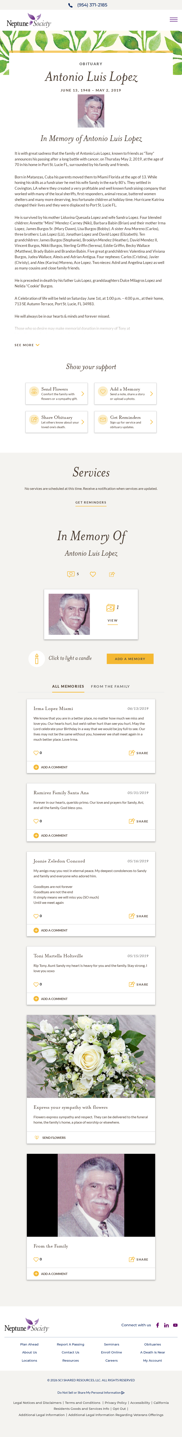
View (113, 620)
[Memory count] (71, 573)
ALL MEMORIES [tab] (68, 686)
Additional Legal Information (42, 1415)
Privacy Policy (116, 1403)
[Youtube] (175, 1325)
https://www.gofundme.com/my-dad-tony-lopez (54, 334)
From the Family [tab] (110, 686)
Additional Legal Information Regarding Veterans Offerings (115, 1415)
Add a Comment (54, 767)
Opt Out (119, 1409)
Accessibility (140, 1403)
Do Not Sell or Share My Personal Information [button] (89, 1392)
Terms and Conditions (82, 1403)
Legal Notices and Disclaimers (37, 1403)
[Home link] (29, 20)
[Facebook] (157, 1325)
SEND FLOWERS (54, 1137)
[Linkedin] (166, 1325)
